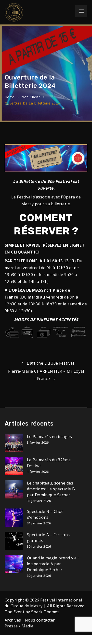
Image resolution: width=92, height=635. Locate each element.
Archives (13, 620)
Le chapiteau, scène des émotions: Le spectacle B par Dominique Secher (51, 488)
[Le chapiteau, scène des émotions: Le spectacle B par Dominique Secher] (14, 489)
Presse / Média (19, 626)
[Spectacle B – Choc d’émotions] (14, 517)
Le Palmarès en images (49, 436)
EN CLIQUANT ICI (22, 252)
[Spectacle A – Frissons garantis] (14, 541)
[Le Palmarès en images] (14, 443)
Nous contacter (40, 620)
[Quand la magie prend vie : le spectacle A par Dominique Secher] (14, 564)
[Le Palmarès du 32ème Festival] (14, 466)
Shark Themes (45, 611)
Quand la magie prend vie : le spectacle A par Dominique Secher (53, 563)
